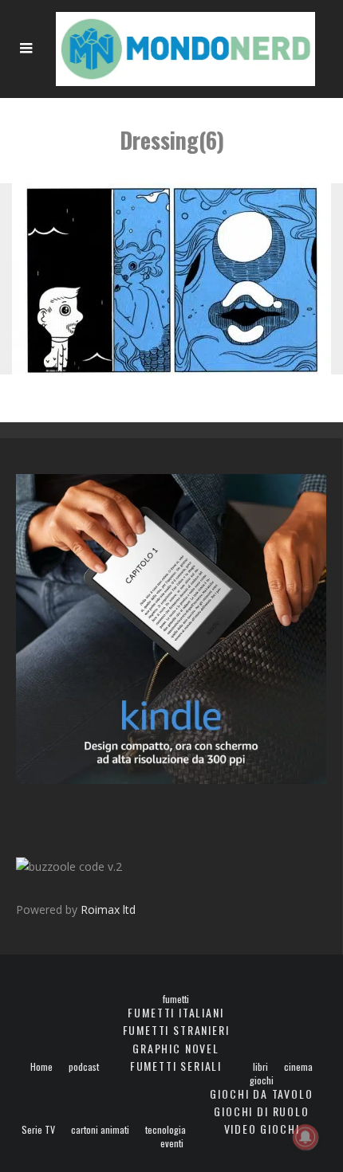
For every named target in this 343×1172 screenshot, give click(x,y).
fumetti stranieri (176, 1029)
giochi (262, 1080)
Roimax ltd (108, 909)
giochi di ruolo (261, 1111)
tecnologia (165, 1130)
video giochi (262, 1128)
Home (41, 1067)
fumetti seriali (176, 1065)
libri (260, 1067)
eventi (171, 1143)
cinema (298, 1067)
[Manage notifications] (305, 1137)
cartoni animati (100, 1130)
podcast (84, 1067)
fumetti (176, 999)
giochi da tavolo (261, 1093)
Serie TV (38, 1130)
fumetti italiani (175, 1012)
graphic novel (175, 1048)
